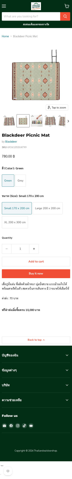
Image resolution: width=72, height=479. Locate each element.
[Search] (65, 16)
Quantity (7, 237)
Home (5, 36)
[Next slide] (68, 121)
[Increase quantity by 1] (34, 249)
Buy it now (36, 274)
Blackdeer (11, 141)
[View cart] (67, 6)
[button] (9, 121)
